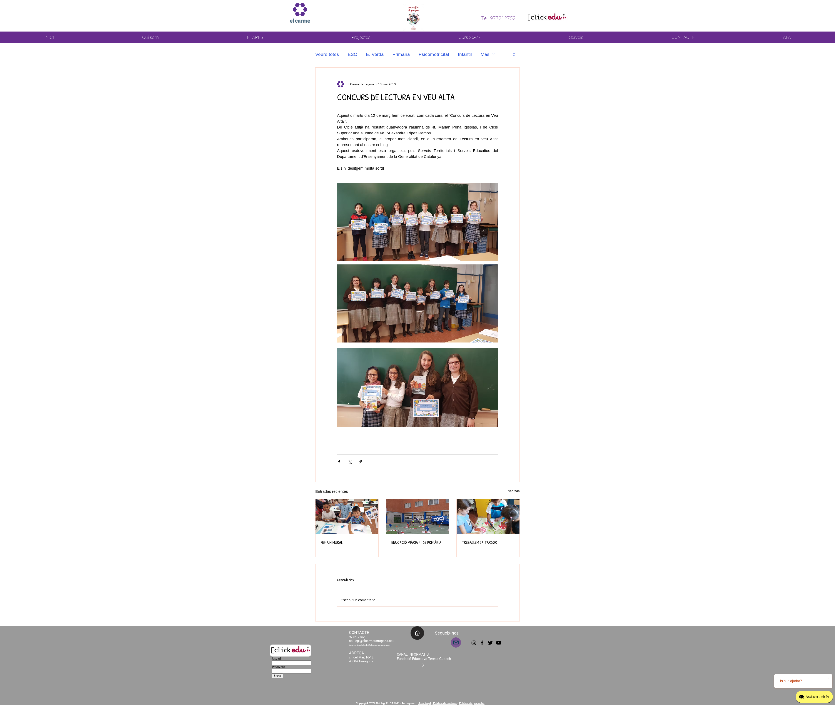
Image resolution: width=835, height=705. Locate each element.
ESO (352, 54)
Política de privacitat (471, 703)
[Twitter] (490, 643)
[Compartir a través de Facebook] (339, 462)
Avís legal (424, 703)
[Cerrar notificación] (828, 678)
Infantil (465, 54)
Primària (401, 54)
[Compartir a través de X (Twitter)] (350, 462)
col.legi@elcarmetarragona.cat (371, 641)
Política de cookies (445, 703)
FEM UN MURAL (332, 542)
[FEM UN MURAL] (347, 516)
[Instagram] (474, 643)
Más (485, 54)
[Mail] (456, 642)
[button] (514, 54)
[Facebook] (482, 643)
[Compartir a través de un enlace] (360, 462)
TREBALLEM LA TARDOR (479, 542)
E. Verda (375, 54)
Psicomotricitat (434, 54)
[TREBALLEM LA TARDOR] (488, 516)
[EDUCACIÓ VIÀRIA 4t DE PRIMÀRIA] (417, 516)
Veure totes (327, 54)
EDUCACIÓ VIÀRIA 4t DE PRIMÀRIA (416, 542)
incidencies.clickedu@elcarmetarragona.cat (369, 645)
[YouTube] (499, 643)
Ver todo (514, 491)
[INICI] (417, 633)
